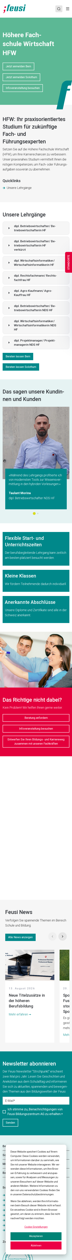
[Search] (58, 8)
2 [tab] (37, 513)
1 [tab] (34, 513)
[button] (36, 228)
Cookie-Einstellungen (36, 1226)
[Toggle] (67, 8)
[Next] (62, 936)
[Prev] (52, 936)
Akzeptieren (36, 1236)
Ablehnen (36, 1245)
